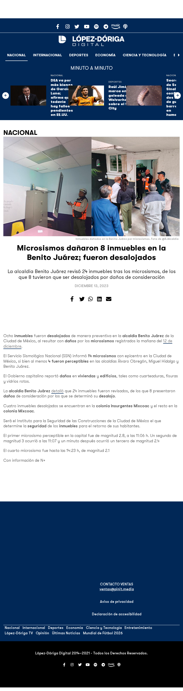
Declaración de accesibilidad (116, 614)
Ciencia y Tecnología (144, 55)
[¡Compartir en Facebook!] (72, 299)
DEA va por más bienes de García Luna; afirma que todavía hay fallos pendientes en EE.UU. (62, 97)
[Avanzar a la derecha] (179, 55)
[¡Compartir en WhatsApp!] (90, 299)
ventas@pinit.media (117, 589)
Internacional (47, 55)
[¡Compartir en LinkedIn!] (99, 299)
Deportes (78, 55)
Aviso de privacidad (116, 602)
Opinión (42, 633)
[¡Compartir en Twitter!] (82, 299)
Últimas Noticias (66, 633)
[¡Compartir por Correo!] (108, 299)
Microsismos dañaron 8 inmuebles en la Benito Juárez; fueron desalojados (91, 252)
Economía (105, 55)
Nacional (16, 55)
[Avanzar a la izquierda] (5, 95)
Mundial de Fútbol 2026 (103, 633)
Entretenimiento (138, 628)
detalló (57, 391)
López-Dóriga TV (19, 633)
